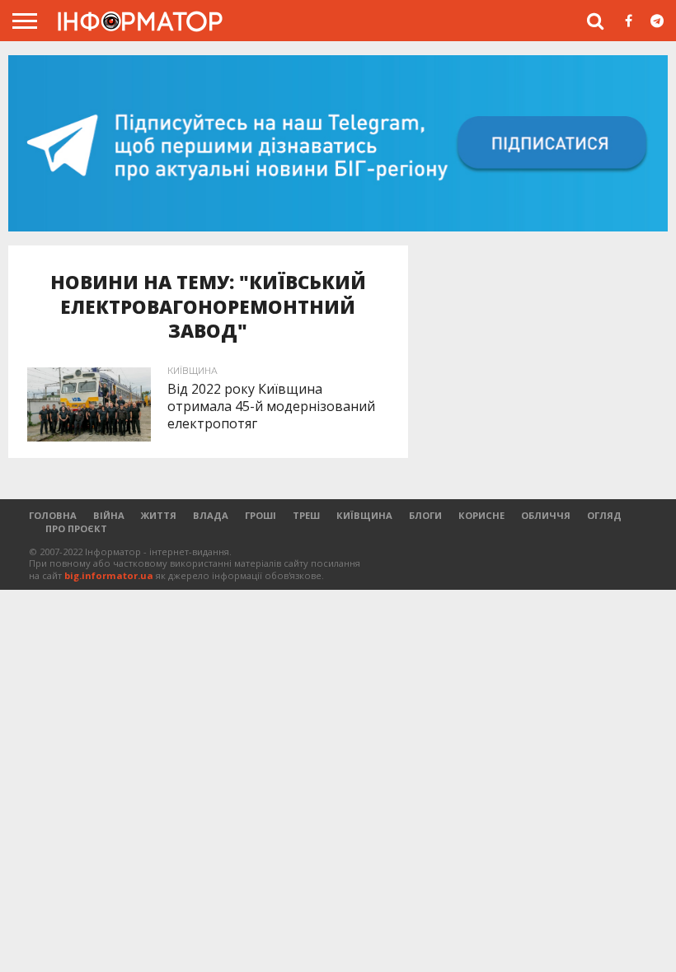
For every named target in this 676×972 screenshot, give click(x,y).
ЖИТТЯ (158, 515)
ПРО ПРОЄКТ (76, 528)
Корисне (481, 515)
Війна (108, 515)
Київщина (364, 515)
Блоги (425, 515)
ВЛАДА (210, 515)
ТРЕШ (306, 515)
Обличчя (545, 515)
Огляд (604, 515)
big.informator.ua (108, 575)
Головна (53, 515)
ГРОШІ (260, 515)
